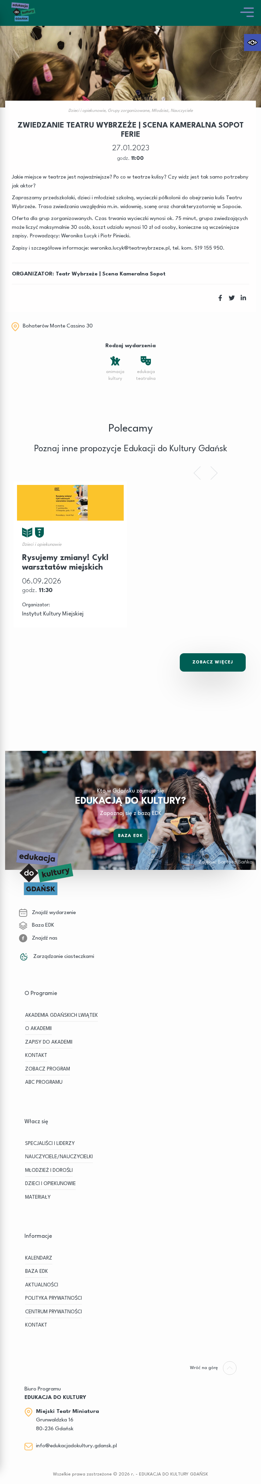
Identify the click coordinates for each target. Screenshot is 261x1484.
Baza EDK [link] (130, 835)
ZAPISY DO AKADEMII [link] (48, 1042)
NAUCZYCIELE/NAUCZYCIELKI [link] (59, 1157)
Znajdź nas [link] (44, 938)
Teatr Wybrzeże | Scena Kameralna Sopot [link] (111, 274)
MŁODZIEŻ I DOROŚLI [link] (49, 1170)
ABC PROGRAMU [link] (44, 1082)
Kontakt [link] (36, 1325)
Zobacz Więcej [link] (212, 662)
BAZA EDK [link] (36, 1271)
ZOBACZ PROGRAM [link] (47, 1069)
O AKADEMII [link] (38, 1028)
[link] (252, 42)
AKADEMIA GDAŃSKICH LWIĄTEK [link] (61, 1015)
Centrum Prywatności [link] (53, 1312)
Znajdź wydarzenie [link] (53, 912)
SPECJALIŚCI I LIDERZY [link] (50, 1143)
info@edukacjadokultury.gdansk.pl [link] (76, 1446)
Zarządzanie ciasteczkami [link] (63, 956)
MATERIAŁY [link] (38, 1197)
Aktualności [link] (41, 1285)
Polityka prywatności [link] (53, 1298)
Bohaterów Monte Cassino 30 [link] (58, 326)
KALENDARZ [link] (38, 1258)
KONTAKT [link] (36, 1055)
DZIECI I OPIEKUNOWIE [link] (50, 1183)
